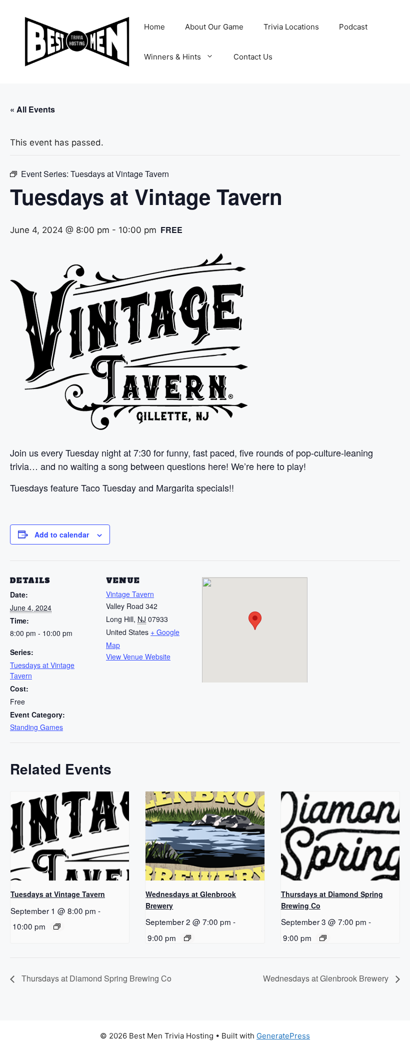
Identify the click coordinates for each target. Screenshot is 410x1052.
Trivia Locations (291, 27)
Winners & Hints (172, 57)
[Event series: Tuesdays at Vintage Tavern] (57, 927)
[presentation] (69, 836)
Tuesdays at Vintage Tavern (57, 894)
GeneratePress (283, 1035)
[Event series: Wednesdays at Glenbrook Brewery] (187, 938)
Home (154, 27)
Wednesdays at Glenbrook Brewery (326, 978)
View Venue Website (138, 657)
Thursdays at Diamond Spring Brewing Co (96, 978)
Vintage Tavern (130, 594)
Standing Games (36, 727)
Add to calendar (61, 535)
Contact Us (253, 57)
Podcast (353, 27)
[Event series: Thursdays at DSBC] (323, 938)
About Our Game (214, 27)
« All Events (32, 109)
